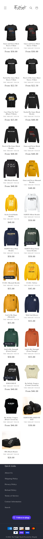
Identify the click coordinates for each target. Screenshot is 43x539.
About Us (9, 473)
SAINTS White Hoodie (32, 214)
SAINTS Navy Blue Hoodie (11, 249)
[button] (5, 8)
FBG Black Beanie (11, 452)
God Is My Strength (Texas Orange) (32, 350)
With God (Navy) (32, 315)
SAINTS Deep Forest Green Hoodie (32, 249)
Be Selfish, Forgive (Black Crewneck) (11, 418)
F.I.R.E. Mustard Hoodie (11, 283)
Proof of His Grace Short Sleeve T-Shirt (31, 79)
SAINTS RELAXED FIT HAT (32, 418)
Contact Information (13, 502)
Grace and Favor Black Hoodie (32, 147)
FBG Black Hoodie (11, 180)
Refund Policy (10, 490)
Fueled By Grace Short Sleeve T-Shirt (11, 79)
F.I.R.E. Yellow (32, 283)
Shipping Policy (11, 479)
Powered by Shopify (30, 537)
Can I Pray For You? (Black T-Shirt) (11, 113)
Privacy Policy (11, 484)
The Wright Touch (17, 537)
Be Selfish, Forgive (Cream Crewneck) (32, 384)
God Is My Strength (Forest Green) (11, 350)
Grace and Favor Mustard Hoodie (32, 181)
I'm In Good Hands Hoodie (11, 215)
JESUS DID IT (11, 383)
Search (7, 507)
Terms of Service (12, 496)
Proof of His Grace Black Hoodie (11, 147)
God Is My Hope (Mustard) (11, 316)
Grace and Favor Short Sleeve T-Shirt (11, 45)
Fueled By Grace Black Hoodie (32, 113)
